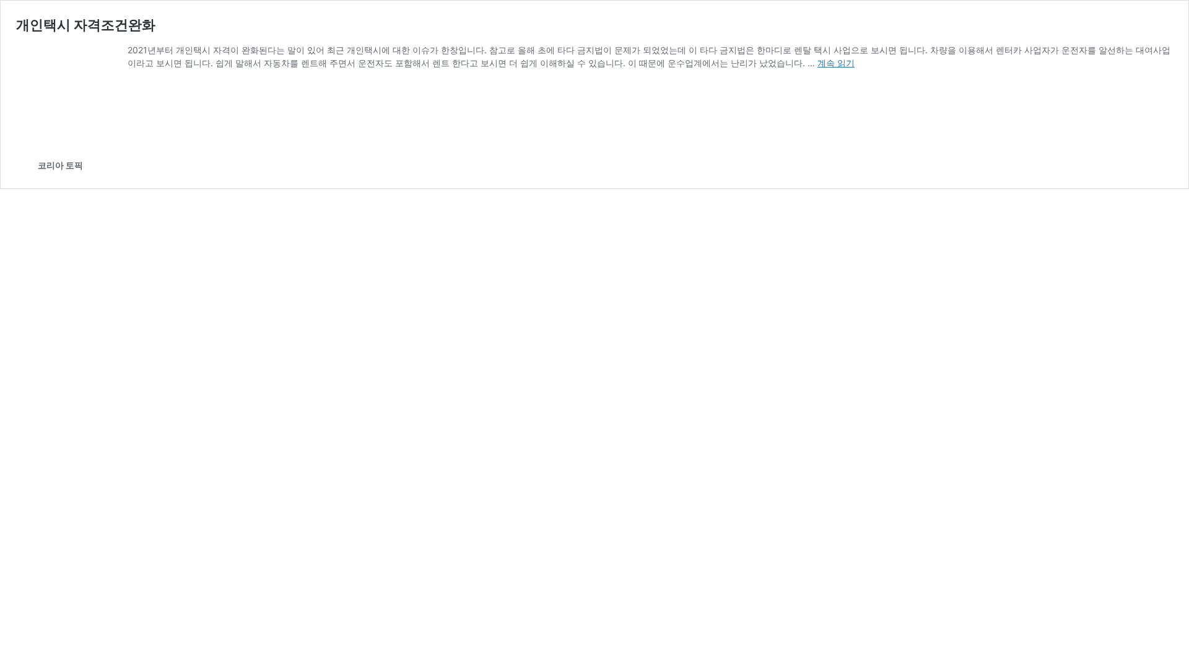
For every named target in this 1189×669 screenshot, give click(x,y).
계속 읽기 (836, 63)
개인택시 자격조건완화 (85, 25)
